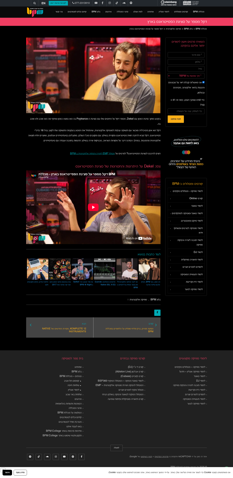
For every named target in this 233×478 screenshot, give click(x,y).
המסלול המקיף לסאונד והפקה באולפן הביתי (122, 394)
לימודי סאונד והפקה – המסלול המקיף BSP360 (120, 381)
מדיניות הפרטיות (161, 457)
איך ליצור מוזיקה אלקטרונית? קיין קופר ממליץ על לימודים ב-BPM (127, 284)
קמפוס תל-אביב (71, 381)
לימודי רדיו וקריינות (194, 282)
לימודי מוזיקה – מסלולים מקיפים (190, 367)
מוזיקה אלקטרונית (138, 300)
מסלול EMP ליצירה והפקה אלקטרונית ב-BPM (92, 154)
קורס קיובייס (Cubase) (132, 376)
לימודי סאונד (197, 206)
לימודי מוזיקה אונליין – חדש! (192, 372)
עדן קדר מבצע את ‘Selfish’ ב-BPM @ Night (83, 283)
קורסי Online (196, 198)
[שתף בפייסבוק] (157, 313)
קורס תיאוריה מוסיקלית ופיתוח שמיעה (125, 399)
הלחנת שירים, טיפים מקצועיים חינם (37, 283)
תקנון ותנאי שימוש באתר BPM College (62, 436)
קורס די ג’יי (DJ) (135, 367)
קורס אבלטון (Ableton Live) (129, 372)
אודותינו (150, 12)
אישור (7, 472)
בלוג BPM (96, 12)
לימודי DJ (198, 252)
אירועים (108, 12)
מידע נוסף (20, 472)
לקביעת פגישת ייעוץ (58, 3)
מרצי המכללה (122, 12)
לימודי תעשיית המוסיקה (191, 274)
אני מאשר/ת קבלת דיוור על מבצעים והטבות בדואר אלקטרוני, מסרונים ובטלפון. (186, 88)
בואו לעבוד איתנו (74, 427)
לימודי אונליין (164, 12)
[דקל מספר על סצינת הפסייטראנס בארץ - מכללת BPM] (35, 12)
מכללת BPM (198, 12)
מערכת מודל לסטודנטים (70, 422)
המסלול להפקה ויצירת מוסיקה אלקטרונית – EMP (119, 385)
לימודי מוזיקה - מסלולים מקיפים (188, 191)
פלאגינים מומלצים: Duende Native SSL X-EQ (105, 283)
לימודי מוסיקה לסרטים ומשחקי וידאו (188, 230)
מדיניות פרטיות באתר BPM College (64, 431)
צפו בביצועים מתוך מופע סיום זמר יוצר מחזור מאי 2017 (60, 283)
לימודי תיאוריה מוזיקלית (192, 260)
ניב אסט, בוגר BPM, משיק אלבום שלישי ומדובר (150, 283)
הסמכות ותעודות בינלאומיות (68, 404)
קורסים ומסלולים (181, 12)
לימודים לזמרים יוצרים (193, 267)
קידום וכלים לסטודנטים (77, 12)
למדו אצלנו (137, 12)
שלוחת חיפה (73, 385)
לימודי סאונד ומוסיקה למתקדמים (187, 213)
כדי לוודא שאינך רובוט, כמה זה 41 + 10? (187, 102)
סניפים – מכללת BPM (71, 376)
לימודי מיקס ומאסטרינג (192, 221)
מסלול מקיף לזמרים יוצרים (131, 390)
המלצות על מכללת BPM (70, 413)
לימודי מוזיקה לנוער (194, 289)
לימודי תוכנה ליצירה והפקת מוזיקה (190, 242)
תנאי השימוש (146, 457)
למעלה (116, 448)
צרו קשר (59, 12)
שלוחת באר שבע (74, 394)
